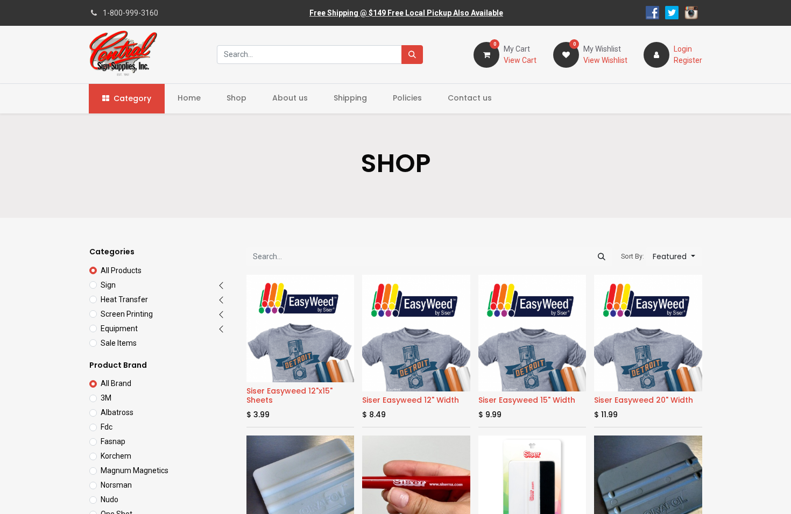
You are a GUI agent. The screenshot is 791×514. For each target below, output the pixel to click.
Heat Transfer (124, 299)
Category (132, 98)
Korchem (116, 456)
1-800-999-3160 (130, 13)
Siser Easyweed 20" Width (643, 400)
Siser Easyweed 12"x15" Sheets (289, 395)
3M (106, 398)
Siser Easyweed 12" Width (410, 400)
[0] (486, 53)
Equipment (119, 328)
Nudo (109, 499)
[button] (674, 256)
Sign (108, 285)
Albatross (117, 412)
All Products (121, 270)
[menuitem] (189, 98)
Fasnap (113, 441)
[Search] (412, 54)
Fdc (106, 427)
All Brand (116, 383)
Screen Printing (127, 314)
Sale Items (119, 343)
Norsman (116, 485)
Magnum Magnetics (134, 470)
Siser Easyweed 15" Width (526, 400)
